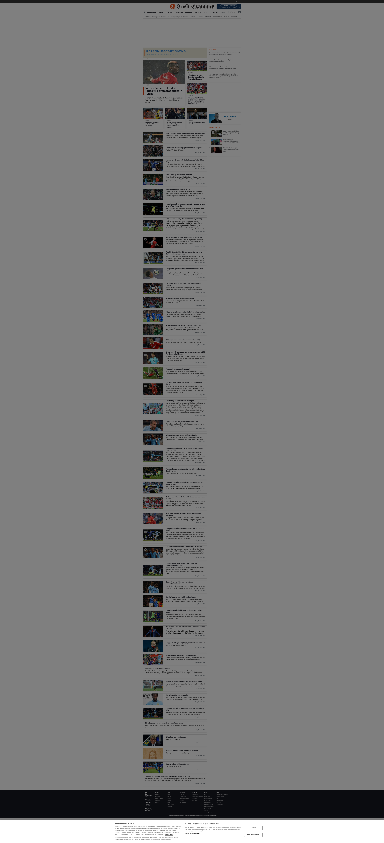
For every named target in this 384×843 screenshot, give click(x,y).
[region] (192, 831)
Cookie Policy (169, 834)
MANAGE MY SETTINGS (253, 835)
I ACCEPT (253, 828)
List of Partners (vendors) (192, 833)
